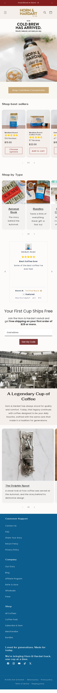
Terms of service (22, 684)
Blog (7, 572)
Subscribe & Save (14, 625)
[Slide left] (23, 163)
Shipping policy (38, 684)
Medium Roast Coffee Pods (35, 134)
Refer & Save (11, 584)
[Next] (52, 271)
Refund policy (32, 680)
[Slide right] (34, 163)
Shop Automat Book (13, 182)
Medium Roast (11, 133)
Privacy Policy (12, 549)
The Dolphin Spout (11, 430)
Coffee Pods (11, 619)
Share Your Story (13, 537)
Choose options (13, 150)
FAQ (7, 531)
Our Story (10, 566)
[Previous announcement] (5, 3)
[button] (5, 12)
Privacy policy (46, 680)
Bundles (9, 637)
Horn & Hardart (18, 680)
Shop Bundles (37, 182)
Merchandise (11, 631)
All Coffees (10, 613)
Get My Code (28, 341)
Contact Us (11, 525)
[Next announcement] (52, 3)
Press (7, 596)
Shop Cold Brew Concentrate (28, 90)
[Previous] (5, 271)
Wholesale (10, 590)
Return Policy (11, 543)
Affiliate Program (13, 578)
